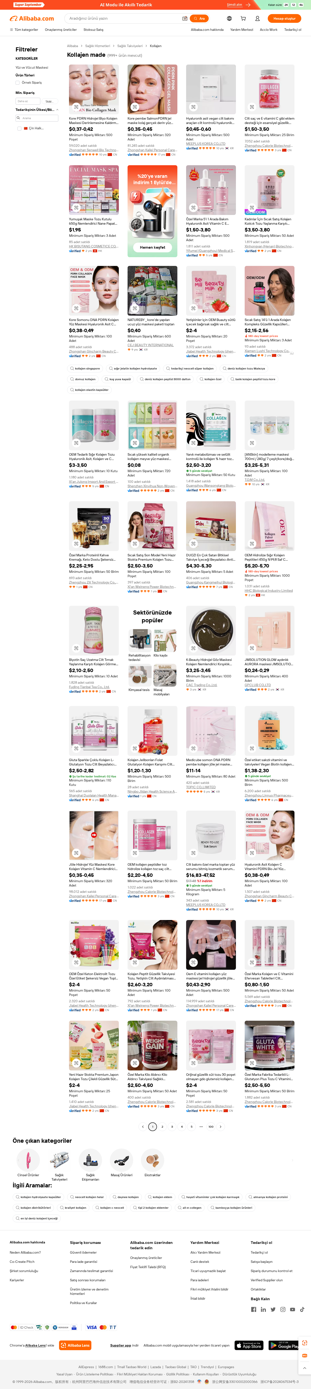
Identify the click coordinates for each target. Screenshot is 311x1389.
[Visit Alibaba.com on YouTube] (292, 1309)
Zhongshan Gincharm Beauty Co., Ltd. (94, 351)
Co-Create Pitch (22, 1262)
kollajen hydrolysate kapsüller (41, 1197)
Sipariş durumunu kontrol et (272, 1271)
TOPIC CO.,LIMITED (201, 787)
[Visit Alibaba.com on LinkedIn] (263, 1309)
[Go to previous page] (142, 1126)
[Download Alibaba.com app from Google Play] (284, 1345)
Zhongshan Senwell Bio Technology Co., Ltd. (94, 150)
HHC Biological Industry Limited (269, 590)
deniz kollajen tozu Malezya (246, 368)
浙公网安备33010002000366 (235, 1382)
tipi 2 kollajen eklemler (153, 1207)
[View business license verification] (199, 1381)
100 (211, 1126)
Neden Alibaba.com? (25, 1252)
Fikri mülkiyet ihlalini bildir (209, 1289)
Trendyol (207, 1367)
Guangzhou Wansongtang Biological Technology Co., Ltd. (211, 485)
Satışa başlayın (262, 1262)
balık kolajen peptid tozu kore (255, 379)
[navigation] (37, 587)
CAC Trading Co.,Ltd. (201, 685)
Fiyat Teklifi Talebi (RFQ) (148, 1267)
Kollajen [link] (156, 46)
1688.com (105, 1367)
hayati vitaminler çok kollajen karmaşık (212, 1197)
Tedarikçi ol (259, 1252)
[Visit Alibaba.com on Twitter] (273, 1309)
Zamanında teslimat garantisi (91, 1271)
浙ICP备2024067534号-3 (279, 1382)
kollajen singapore (87, 368)
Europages (226, 1367)
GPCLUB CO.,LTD (258, 685)
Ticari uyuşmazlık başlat (208, 1271)
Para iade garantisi (83, 1262)
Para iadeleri (199, 1280)
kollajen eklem (162, 1197)
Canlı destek (199, 1262)
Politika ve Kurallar (83, 1303)
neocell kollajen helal (89, 1197)
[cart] (244, 19)
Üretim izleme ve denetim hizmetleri (89, 1291)
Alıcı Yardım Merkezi (205, 1252)
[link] (304, 1343)
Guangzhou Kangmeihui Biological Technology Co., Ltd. (211, 582)
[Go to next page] (220, 1126)
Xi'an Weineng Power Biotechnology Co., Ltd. (152, 587)
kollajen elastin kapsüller (92, 390)
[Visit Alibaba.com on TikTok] (302, 1309)
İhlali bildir (197, 1298)
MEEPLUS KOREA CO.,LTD (205, 144)
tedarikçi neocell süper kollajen (192, 368)
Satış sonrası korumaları (87, 1280)
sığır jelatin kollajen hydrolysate (135, 368)
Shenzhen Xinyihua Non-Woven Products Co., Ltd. (152, 486)
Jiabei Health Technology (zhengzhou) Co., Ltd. (211, 351)
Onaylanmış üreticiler (146, 1258)
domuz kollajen (85, 379)
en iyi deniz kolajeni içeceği (39, 1218)
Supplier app (120, 1345)
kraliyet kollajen (75, 1207)
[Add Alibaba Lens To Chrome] (75, 1345)
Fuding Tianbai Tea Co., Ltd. (89, 687)
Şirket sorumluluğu (24, 1271)
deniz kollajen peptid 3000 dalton (167, 379)
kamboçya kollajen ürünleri (234, 1207)
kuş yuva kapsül (120, 379)
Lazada (155, 1367)
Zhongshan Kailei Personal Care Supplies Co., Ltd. (152, 150)
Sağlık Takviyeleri (130, 46)
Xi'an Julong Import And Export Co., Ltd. (94, 482)
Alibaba (72, 46)
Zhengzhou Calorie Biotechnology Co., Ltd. (269, 146)
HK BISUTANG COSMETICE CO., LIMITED (94, 246)
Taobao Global (175, 1367)
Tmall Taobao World (131, 1367)
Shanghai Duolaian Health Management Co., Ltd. (94, 795)
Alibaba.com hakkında (27, 1242)
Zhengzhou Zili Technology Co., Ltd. (94, 582)
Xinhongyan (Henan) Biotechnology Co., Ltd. (269, 246)
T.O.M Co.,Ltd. (255, 480)
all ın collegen (192, 1207)
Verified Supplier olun (267, 1280)
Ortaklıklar (258, 1289)
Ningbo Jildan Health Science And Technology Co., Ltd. (152, 791)
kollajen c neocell (112, 1207)
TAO (193, 1367)
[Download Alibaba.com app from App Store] (249, 1345)
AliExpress (86, 1367)
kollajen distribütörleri (36, 1207)
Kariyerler (17, 1280)
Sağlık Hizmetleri (97, 46)
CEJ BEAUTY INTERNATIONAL (151, 345)
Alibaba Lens (35, 1345)
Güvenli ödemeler (83, 1252)
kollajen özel (213, 379)
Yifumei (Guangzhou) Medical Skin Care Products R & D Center (211, 251)
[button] (185, 18)
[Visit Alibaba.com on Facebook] (254, 1309)
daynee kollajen (128, 1197)
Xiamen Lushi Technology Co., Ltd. (269, 351)
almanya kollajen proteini (270, 1197)
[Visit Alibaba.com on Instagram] (283, 1309)
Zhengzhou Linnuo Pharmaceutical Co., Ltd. (269, 795)
